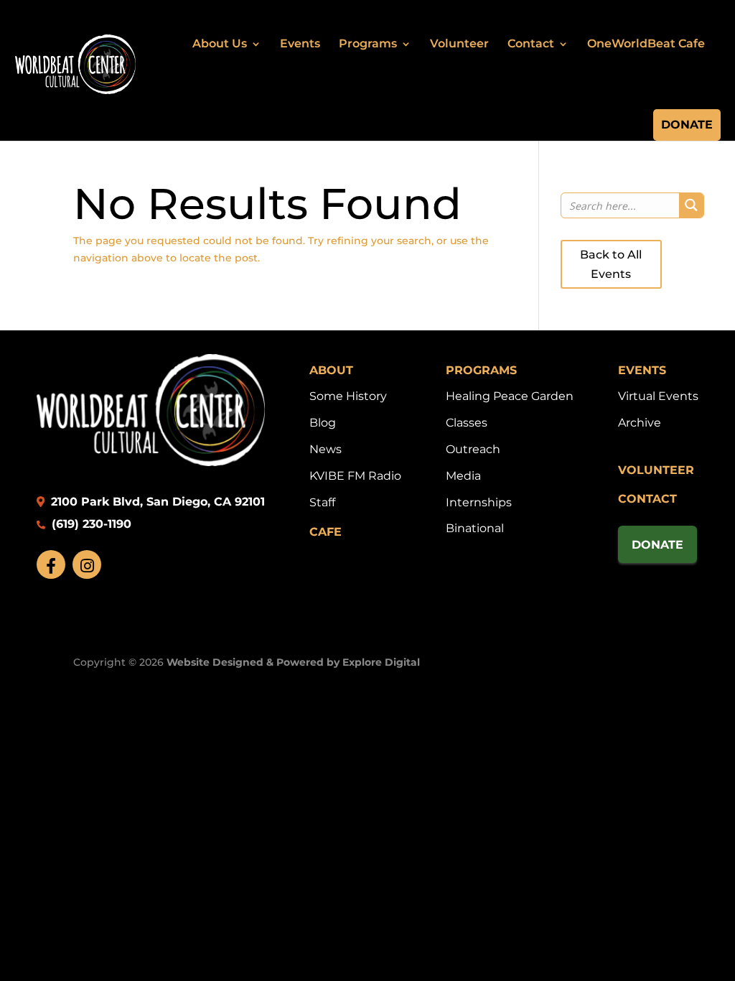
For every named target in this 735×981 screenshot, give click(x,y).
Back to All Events (611, 264)
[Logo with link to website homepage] (151, 462)
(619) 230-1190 (89, 524)
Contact (530, 43)
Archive (639, 422)
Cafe (325, 532)
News (325, 449)
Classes (466, 422)
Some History (348, 396)
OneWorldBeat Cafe (646, 43)
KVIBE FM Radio (355, 476)
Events (300, 43)
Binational (475, 528)
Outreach (473, 449)
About (331, 370)
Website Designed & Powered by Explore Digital (293, 662)
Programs (368, 43)
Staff (322, 502)
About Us (219, 43)
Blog (322, 422)
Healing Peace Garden (510, 396)
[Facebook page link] (51, 564)
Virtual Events (658, 396)
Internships (479, 502)
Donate (687, 124)
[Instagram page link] (86, 564)
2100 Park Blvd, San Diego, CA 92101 (156, 501)
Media (463, 476)
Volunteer (459, 43)
